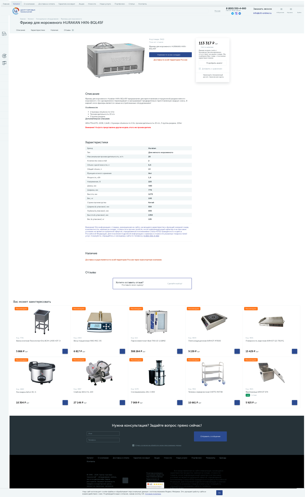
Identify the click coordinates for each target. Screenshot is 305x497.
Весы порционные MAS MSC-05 (88, 341)
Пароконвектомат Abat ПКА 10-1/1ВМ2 (148, 341)
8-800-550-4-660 (151, 236)
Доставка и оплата (46, 4)
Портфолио (120, 4)
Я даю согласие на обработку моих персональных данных (158, 445)
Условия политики (153, 494)
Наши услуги (105, 4)
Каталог (16, 4)
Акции (81, 4)
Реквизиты (210, 458)
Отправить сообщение (210, 436)
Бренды (222, 458)
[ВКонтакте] (125, 480)
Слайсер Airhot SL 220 (83, 392)
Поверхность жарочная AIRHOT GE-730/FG (265, 341)
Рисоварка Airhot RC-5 (26, 392)
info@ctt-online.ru (262, 13)
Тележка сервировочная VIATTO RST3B (205, 392)
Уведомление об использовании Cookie (155, 480)
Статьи (132, 4)
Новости (92, 4)
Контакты (142, 4)
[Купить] (65, 351)
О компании (29, 4)
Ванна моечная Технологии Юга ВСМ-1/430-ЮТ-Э (38, 341)
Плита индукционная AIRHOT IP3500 (204, 341)
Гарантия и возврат (66, 4)
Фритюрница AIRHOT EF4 (257, 392)
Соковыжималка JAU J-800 (143, 392)
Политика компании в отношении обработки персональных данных (155, 475)
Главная (6, 4)
